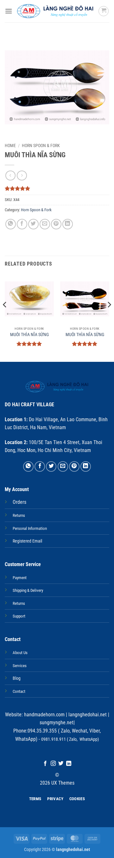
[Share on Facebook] (22, 224)
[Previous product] (22, 175)
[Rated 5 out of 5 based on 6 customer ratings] (57, 188)
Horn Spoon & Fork (41, 145)
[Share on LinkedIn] (67, 224)
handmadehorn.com (44, 715)
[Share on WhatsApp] (10, 224)
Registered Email (27, 541)
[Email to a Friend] (45, 224)
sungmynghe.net (56, 723)
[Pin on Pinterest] (56, 224)
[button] (8, 11)
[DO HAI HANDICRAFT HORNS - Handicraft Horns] (55, 11)
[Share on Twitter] (33, 224)
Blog (17, 678)
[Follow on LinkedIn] (68, 764)
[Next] (109, 317)
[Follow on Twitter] (60, 764)
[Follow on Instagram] (53, 764)
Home (10, 145)
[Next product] (10, 175)
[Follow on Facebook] (45, 764)
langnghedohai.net (87, 715)
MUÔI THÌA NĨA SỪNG (29, 334)
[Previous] (5, 317)
